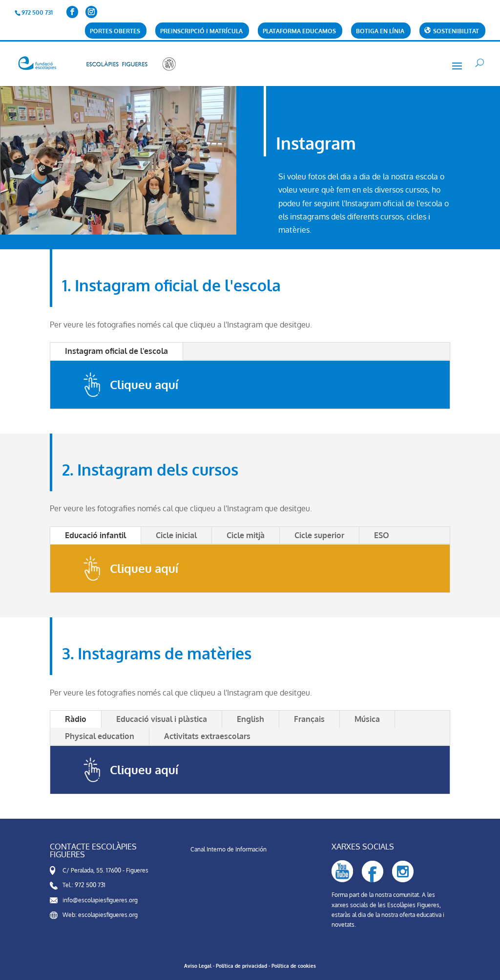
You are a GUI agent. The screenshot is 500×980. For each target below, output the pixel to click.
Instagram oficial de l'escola (116, 351)
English (250, 719)
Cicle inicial (176, 535)
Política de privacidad (241, 966)
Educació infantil (95, 535)
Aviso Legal (197, 966)
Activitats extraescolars (207, 736)
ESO (381, 535)
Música (367, 719)
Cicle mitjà (246, 535)
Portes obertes (115, 31)
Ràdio (75, 719)
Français (309, 719)
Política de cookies (293, 966)
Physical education (99, 736)
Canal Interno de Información (228, 849)
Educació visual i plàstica (161, 719)
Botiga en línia (380, 31)
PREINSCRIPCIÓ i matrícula (201, 31)
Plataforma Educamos (299, 31)
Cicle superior (319, 535)
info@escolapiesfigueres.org (100, 900)
